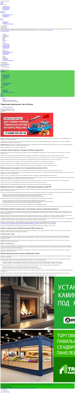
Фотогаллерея (5, 21)
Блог (1, 18)
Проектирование (6, 8)
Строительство (6, 9)
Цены (1, 3)
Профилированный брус (8, 14)
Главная (2, 2)
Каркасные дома (6, 7)
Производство (5, 16)
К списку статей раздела (8, 107)
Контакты (2, 11)
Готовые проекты (6, 6)
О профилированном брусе (8, 23)
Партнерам (5, 22)
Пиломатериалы (6, 15)
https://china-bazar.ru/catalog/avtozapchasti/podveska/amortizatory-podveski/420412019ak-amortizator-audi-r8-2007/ (28, 223)
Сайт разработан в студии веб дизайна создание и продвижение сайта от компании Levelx (18, 388)
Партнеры (51, 30)
